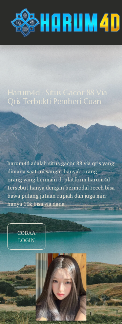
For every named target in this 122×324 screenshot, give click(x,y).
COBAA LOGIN (26, 236)
